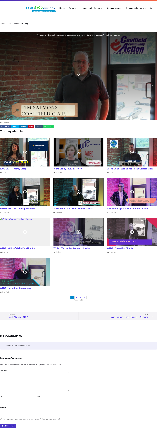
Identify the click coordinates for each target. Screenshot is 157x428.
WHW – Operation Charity (120, 248)
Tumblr (39, 126)
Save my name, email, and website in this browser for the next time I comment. (31, 419)
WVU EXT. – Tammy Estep (13, 169)
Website (3, 407)
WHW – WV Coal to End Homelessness (73, 208)
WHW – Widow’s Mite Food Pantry (17, 248)
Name (3, 396)
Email (39, 396)
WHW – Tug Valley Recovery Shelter (72, 248)
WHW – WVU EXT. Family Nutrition (17, 208)
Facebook (5, 126)
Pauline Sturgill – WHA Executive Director (128, 208)
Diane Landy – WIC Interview (67, 169)
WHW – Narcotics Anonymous (15, 288)
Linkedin (23, 126)
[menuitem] (62, 8)
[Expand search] (151, 8)
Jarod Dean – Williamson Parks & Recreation (130, 169)
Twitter (15, 126)
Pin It (31, 126)
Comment (4, 371)
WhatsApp (48, 126)
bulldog (25, 24)
